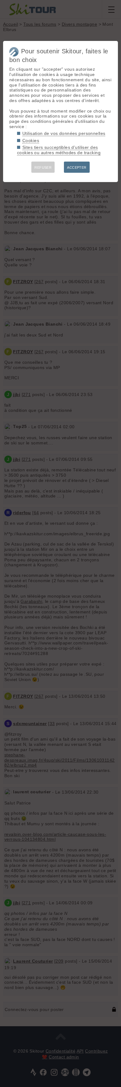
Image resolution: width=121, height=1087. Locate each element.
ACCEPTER (76, 167)
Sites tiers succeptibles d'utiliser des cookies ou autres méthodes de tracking (59, 150)
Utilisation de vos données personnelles (63, 133)
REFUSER (43, 167)
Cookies (30, 140)
